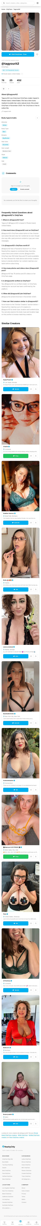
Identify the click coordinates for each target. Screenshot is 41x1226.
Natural (5, 157)
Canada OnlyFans (7, 1202)
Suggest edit (7, 111)
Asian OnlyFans (26, 1165)
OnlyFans (9, 9)
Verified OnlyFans (7, 1176)
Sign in (14, 189)
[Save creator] (31, 389)
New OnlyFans (6, 1179)
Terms (23, 1196)
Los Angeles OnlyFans (8, 1188)
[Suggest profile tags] (37, 118)
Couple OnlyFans (26, 1173)
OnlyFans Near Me (7, 1159)
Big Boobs (6, 138)
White (4, 125)
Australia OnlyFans (7, 1205)
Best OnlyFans (6, 1170)
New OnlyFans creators (17, 1137)
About (23, 1188)
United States (16, 74)
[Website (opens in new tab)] (4, 89)
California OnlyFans (7, 1196)
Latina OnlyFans (26, 1159)
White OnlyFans (23, 1135)
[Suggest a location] (22, 74)
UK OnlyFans (6, 1199)
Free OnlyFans (6, 1173)
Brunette (5, 144)
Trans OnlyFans (26, 1176)
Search (4, 1167)
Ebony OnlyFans (26, 1162)
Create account (24, 189)
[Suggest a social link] (8, 89)
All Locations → (6, 1208)
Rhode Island (7, 74)
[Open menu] (37, 3)
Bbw (4, 132)
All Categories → (26, 1179)
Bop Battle (5, 1162)
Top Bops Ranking (7, 1165)
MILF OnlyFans (26, 1167)
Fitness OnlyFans (26, 1170)
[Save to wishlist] (37, 54)
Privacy (24, 1194)
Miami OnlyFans (6, 1194)
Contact (24, 1202)
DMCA (23, 1199)
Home (3, 9)
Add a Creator (26, 1191)
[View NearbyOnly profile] (36, 389)
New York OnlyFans (7, 1191)
